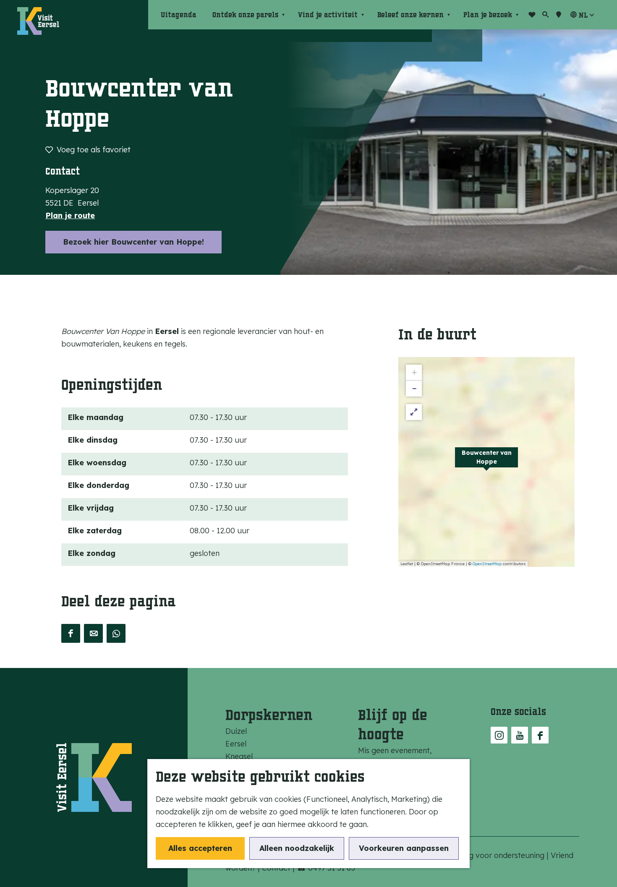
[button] (486, 462)
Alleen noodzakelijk (296, 848)
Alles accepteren (200, 848)
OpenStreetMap (487, 563)
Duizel (236, 731)
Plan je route (70, 215)
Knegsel (239, 756)
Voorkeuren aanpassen (404, 848)
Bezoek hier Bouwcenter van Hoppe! (133, 242)
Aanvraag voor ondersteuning (492, 855)
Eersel (235, 744)
